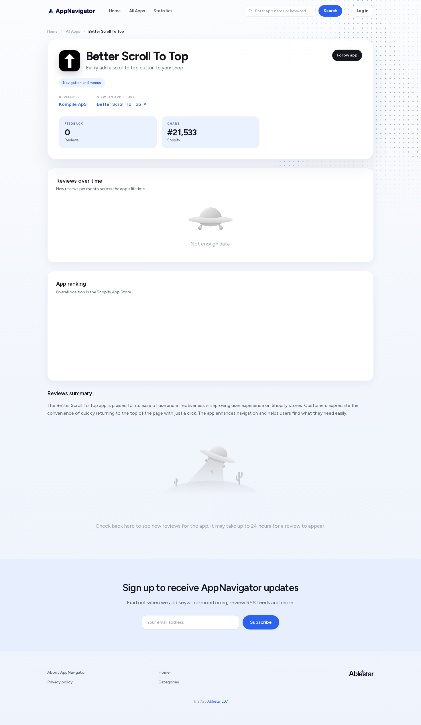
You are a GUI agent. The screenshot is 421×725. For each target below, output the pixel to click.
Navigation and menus (82, 83)
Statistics (163, 10)
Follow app (347, 55)
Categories (168, 682)
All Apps (137, 10)
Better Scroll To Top (119, 104)
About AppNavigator (66, 672)
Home (115, 10)
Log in (362, 10)
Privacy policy (60, 682)
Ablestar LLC (217, 701)
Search (330, 10)
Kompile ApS (73, 104)
